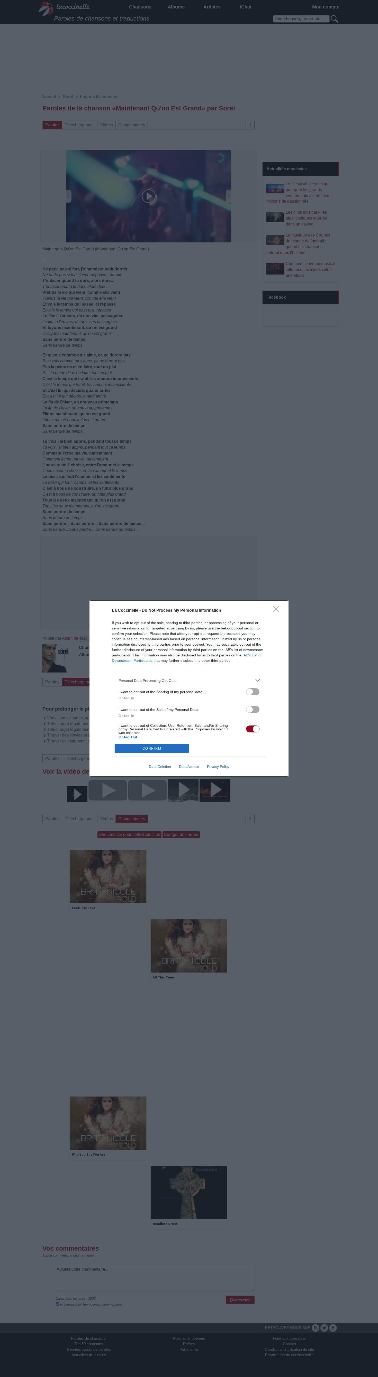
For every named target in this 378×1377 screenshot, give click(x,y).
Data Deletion (160, 767)
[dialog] (189, 688)
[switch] (252, 691)
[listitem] (189, 680)
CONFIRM (151, 748)
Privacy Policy (218, 767)
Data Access (189, 767)
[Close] (278, 611)
